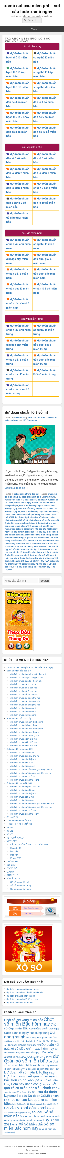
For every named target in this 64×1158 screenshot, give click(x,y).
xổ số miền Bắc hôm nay (29, 1126)
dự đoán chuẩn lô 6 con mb (23, 711)
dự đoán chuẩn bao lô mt (22, 752)
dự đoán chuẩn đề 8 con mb (23, 691)
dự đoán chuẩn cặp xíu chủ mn (25, 786)
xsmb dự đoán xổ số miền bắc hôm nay (23, 1120)
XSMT (10, 834)
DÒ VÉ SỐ (12, 868)
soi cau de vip (26, 546)
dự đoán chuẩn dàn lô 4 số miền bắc (44, 102)
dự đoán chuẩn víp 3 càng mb (24, 735)
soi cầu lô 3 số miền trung (22, 557)
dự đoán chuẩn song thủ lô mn (24, 813)
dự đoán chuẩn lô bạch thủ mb (24, 725)
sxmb (56, 1116)
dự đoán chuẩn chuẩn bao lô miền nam (17, 288)
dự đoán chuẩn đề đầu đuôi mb (25, 701)
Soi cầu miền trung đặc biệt (26, 493)
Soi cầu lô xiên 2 (50, 1103)
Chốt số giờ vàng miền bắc (23, 1019)
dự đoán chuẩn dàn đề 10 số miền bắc (44, 132)
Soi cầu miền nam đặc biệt (19, 783)
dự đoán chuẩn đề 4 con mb (23, 684)
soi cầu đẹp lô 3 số (42, 546)
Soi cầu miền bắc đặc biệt (19, 670)
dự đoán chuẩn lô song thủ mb (24, 731)
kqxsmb (47, 1084)
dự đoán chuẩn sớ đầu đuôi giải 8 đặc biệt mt (31, 769)
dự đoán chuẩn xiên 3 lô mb (23, 742)
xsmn (15, 1124)
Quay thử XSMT (42, 514)
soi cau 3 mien (17, 531)
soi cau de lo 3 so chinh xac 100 (30, 543)
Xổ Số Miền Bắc (31, 1124)
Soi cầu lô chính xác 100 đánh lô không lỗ (26, 1104)
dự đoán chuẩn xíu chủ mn (23, 810)
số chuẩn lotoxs (33, 520)
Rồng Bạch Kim (23, 1092)
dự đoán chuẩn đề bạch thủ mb (25, 697)
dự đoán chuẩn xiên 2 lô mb (23, 738)
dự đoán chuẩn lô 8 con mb (23, 714)
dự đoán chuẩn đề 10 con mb (24, 694)
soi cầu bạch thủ (16, 534)
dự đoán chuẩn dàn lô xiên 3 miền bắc (44, 173)
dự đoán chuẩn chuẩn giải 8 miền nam (17, 273)
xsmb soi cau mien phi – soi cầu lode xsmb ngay (32, 8)
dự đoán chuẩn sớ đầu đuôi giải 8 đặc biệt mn (32, 803)
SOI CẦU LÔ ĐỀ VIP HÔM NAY (35, 560)
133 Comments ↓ (31, 420)
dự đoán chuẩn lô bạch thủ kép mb (26, 721)
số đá (11, 525)
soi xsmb (47, 1116)
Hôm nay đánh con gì (26, 1083)
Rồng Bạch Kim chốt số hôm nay (34, 517)
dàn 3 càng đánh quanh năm (39, 1037)
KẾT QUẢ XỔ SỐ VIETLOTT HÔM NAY (29, 844)
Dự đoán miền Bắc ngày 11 (29, 1052)
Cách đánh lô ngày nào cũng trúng (26, 1032)
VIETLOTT (12, 841)
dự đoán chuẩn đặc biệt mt (23, 759)
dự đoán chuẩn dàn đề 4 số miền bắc (17, 102)
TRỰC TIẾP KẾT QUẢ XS (19, 823)
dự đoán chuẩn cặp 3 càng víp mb (26, 677)
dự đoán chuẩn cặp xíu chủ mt (24, 755)
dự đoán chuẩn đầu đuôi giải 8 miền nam (44, 259)
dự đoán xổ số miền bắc (31, 1058)
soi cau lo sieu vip (30, 563)
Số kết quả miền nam (20, 888)
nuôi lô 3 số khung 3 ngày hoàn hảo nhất (39, 511)
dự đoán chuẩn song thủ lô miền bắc (44, 57)
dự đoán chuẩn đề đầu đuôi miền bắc (17, 217)
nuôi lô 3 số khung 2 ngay (31, 505)
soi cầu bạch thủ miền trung (38, 534)
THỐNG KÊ (12, 861)
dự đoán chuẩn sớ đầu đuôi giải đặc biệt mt (30, 772)
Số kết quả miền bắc (20, 882)
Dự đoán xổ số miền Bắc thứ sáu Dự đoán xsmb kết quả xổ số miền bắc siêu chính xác (30, 1076)
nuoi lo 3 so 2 (22, 499)
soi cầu (19, 528)
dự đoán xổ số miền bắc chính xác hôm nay (31, 1063)
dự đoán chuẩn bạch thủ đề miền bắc (17, 87)
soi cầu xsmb (35, 1107)
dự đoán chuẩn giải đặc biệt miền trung (17, 345)
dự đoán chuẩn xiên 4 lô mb (23, 745)
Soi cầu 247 (29, 528)
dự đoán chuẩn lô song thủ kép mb (26, 728)
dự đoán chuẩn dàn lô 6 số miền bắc (17, 158)
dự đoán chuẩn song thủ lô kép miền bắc (44, 72)
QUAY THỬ (12, 875)
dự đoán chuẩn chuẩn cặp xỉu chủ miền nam (17, 303)
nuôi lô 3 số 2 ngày (38, 499)
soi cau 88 (29, 531)
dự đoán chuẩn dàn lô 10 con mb (26, 680)
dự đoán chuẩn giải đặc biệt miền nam (17, 259)
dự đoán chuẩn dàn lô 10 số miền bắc (44, 203)
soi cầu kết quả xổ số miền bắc (30, 1101)
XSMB (10, 827)
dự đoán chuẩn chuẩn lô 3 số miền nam (45, 288)
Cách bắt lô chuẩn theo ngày (44, 1028)
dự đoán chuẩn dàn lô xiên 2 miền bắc (17, 173)
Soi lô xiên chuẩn (30, 1116)
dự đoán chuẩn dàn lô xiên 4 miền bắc (17, 188)
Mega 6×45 (15, 847)
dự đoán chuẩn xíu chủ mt (22, 776)
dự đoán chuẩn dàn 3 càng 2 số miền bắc (17, 203)
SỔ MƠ (10, 871)
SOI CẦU (11, 864)
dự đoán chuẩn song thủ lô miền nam (44, 244)
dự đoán (29, 1041)
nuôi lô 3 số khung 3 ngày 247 (32, 508)
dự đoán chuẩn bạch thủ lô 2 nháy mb (28, 674)
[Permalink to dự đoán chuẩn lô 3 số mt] (30, 467)
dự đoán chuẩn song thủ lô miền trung (44, 330)
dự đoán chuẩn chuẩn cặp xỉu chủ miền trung (17, 389)
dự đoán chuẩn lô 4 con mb (23, 708)
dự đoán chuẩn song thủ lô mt (24, 779)
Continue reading (16, 488)
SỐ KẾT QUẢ (13, 878)
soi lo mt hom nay (42, 566)
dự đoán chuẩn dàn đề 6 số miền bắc (44, 117)
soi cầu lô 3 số (27, 555)
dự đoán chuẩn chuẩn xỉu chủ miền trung (18, 330)
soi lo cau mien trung (23, 566)
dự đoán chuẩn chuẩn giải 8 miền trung (17, 359)
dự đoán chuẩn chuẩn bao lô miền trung (17, 374)
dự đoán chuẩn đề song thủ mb (25, 704)
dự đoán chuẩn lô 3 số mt (26, 412)
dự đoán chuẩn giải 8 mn (22, 796)
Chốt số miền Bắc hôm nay (29, 1021)
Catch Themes (40, 1153)
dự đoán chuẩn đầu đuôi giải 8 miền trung (45, 345)
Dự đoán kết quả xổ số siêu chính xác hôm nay (31, 1046)
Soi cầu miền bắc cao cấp (19, 718)
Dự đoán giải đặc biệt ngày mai (24, 1044)
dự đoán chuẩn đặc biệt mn (23, 793)
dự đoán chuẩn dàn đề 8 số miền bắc (17, 132)
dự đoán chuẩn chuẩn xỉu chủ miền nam (18, 244)
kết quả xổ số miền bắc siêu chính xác (30, 1085)
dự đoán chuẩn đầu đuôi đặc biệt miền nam (44, 273)
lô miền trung (49, 496)
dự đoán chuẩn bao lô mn (22, 789)
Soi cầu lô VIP (45, 563)
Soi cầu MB (13, 1107)
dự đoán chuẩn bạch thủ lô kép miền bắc (17, 72)
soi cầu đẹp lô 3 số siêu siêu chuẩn (25, 552)
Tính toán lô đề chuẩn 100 (19, 820)
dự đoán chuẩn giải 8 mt (21, 762)
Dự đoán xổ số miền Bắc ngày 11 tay (42, 1068)
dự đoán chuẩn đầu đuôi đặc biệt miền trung (44, 359)
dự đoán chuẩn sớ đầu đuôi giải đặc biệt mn (31, 806)
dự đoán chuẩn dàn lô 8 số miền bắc (44, 158)
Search (44, 580)
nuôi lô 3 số (10, 499)
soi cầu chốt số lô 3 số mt (22, 540)
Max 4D (14, 854)
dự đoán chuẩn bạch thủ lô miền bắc (17, 57)
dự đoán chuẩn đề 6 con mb (23, 687)
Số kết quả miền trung (20, 885)
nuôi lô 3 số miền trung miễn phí (19, 514)
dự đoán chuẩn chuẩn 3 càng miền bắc (45, 188)
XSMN (10, 830)
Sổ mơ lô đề (12, 817)
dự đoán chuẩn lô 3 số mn (22, 800)
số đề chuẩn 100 (23, 525)
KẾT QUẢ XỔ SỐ (15, 837)
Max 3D (14, 851)
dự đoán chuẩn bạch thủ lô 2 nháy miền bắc (17, 117)
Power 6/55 (15, 858)
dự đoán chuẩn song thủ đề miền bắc (44, 87)
